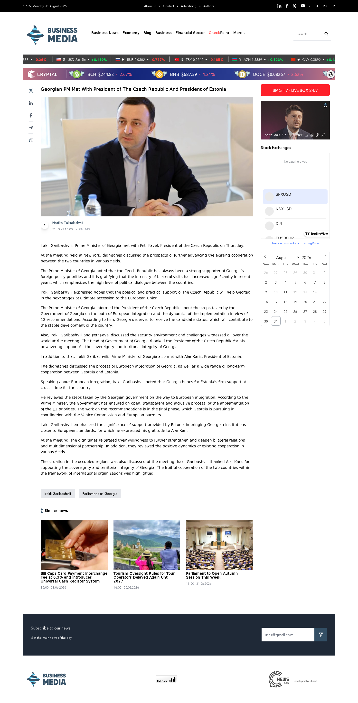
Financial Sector (190, 33)
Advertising (189, 6)
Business (163, 33)
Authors (208, 6)
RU (325, 5)
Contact (168, 6)
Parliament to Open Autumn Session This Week (212, 576)
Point (219, 33)
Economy (131, 33)
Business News (105, 33)
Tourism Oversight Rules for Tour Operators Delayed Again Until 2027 (144, 577)
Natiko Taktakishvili (67, 222)
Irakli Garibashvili (58, 493)
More (237, 33)
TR (333, 5)
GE (316, 5)
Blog (147, 33)
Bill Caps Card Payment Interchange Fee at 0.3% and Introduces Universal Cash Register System (74, 577)
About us (150, 6)
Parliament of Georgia (100, 493)
